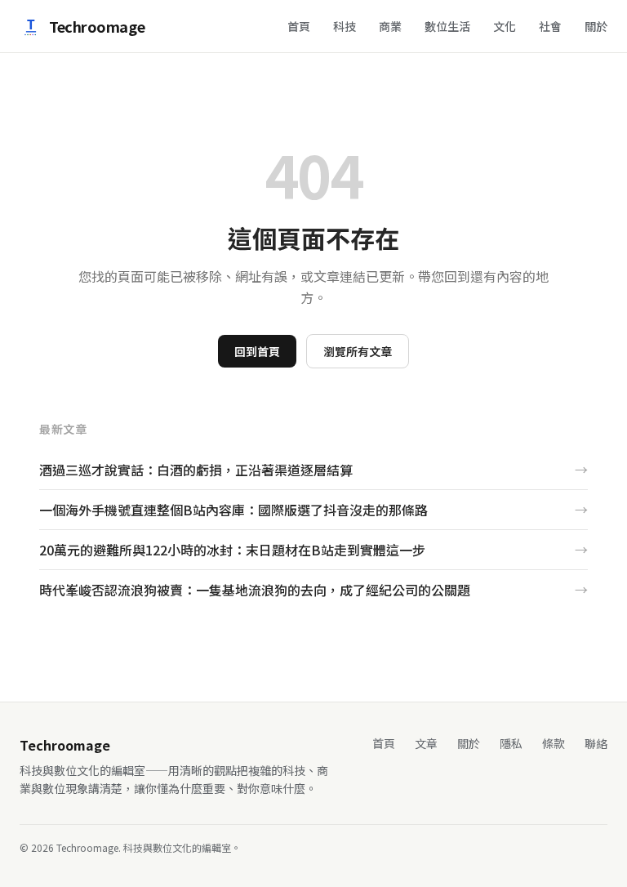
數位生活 (447, 26)
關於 (596, 26)
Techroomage (97, 26)
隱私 (511, 743)
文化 (504, 26)
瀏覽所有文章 (357, 351)
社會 (550, 26)
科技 (344, 26)
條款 (553, 743)
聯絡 (596, 743)
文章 (426, 743)
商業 (390, 26)
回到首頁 (257, 351)
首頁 (298, 26)
